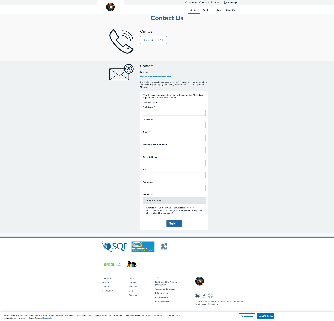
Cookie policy (161, 297)
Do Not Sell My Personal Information (166, 283)
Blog (131, 291)
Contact (217, 2)
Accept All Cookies (266, 316)
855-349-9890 (153, 40)
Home (131, 278)
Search (205, 2)
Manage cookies (163, 301)
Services (133, 286)
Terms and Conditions (165, 289)
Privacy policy (161, 293)
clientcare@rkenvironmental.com (155, 76)
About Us (133, 295)
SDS (157, 278)
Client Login (231, 2)
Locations (192, 2)
